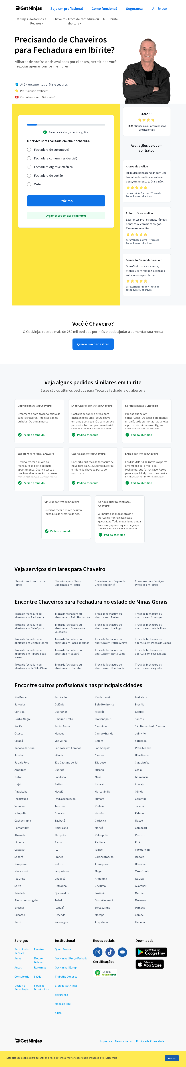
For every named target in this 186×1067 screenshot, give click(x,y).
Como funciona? (104, 8)
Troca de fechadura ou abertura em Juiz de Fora (150, 626)
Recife (18, 726)
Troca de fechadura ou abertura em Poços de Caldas (153, 641)
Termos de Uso (124, 1041)
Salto (18, 886)
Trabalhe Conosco (66, 976)
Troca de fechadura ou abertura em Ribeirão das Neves (30, 653)
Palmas (139, 813)
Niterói (99, 711)
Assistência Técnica (22, 951)
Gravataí (60, 813)
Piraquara (21, 864)
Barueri (139, 711)
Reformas (40, 967)
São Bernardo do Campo (150, 726)
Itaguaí (59, 907)
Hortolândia (102, 791)
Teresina (60, 806)
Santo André (62, 726)
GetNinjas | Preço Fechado (71, 958)
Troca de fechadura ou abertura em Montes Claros (31, 641)
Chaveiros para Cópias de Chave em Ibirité (110, 582)
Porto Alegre (23, 719)
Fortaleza (141, 697)
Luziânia (100, 893)
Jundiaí (19, 755)
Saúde (37, 976)
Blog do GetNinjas (66, 985)
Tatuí (18, 922)
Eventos (39, 949)
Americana (61, 828)
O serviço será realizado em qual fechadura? (58, 141)
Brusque (20, 907)
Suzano (99, 769)
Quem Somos (63, 949)
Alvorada (20, 835)
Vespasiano (62, 871)
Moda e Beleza (38, 960)
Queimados (62, 893)
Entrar (162, 8)
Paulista (140, 835)
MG (105, 19)
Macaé (139, 820)
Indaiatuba (21, 799)
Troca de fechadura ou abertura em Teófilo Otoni (31, 666)
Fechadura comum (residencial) (55, 158)
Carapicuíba (142, 762)
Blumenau (141, 777)
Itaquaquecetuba (65, 799)
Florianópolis (103, 719)
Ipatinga (20, 878)
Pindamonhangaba (26, 900)
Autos (18, 967)
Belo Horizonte (104, 704)
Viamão (99, 813)
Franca (59, 857)
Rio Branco (21, 697)
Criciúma (100, 886)
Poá (137, 842)
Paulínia (100, 842)
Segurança (134, 8)
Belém (99, 740)
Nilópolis (20, 813)
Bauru (58, 842)
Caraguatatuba (104, 857)
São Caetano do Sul (66, 762)
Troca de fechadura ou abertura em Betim (108, 615)
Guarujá (59, 769)
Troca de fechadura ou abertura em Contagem (149, 615)
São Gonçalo (102, 748)
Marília (139, 893)
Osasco (19, 733)
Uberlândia (142, 755)
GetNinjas (21, 19)
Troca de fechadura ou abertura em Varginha (148, 666)
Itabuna (140, 922)
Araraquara (101, 864)
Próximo (66, 200)
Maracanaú (21, 871)
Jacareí (139, 806)
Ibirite (114, 19)
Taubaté (60, 820)
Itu (56, 849)
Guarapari (141, 886)
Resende (60, 915)
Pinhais (99, 806)
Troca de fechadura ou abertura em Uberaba (68, 666)
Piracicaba (21, 791)
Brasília (139, 704)
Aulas (18, 958)
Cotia (138, 769)
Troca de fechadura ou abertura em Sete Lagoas (150, 651)
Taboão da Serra (25, 748)
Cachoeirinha (23, 820)
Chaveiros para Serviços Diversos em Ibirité (149, 582)
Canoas (99, 755)
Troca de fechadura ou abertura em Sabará (68, 651)
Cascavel (20, 849)
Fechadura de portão (48, 175)
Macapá (99, 915)
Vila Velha (61, 740)
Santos (139, 719)
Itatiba (139, 878)
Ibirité (99, 849)
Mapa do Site (63, 1004)
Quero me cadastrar (93, 344)
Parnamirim (22, 828)
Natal (18, 777)
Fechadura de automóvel (51, 149)
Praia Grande (143, 748)
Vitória (59, 755)
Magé (98, 871)
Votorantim (142, 849)
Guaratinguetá (104, 900)
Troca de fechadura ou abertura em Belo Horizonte (72, 615)
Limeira (19, 842)
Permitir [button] (172, 1058)
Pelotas (59, 864)
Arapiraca (20, 769)
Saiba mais (111, 1057)
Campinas (101, 726)
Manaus (59, 733)
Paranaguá (61, 922)
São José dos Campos (68, 748)
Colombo (141, 799)
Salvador (20, 704)
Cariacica (100, 820)
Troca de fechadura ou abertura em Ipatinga (108, 626)
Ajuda (58, 1013)
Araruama (101, 878)
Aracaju (139, 784)
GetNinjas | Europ (66, 967)
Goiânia (59, 704)
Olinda (139, 791)
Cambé (139, 915)
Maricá (99, 828)
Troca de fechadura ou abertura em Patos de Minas (72, 641)
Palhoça (140, 907)
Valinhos (20, 806)
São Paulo (61, 697)
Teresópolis (142, 871)
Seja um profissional (66, 8)
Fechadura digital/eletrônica (53, 167)
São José (100, 762)
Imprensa (106, 1041)
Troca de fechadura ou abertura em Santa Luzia (110, 651)
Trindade (20, 893)
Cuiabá (19, 740)
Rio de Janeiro (103, 697)
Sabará (19, 857)
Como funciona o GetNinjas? (38, 97)
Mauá (98, 777)
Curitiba (20, 711)
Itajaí (18, 784)
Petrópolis (101, 835)
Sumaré (99, 799)
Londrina (60, 777)
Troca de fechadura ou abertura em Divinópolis (30, 626)
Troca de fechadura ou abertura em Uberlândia (109, 666)
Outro (38, 184)
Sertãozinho (102, 907)
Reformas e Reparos (38, 21)
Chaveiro (59, 19)
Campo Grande (104, 733)
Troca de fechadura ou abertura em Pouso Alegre (111, 641)
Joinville (140, 733)
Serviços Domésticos (41, 987)
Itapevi (99, 784)
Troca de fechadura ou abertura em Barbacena (29, 615)
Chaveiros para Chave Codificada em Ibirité (68, 582)
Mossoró (140, 900)
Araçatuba (101, 922)
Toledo (59, 900)
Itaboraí (140, 857)
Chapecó (60, 878)
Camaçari (141, 828)
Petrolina (61, 886)
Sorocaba (141, 740)
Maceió (59, 791)
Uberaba (140, 864)
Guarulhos (61, 711)
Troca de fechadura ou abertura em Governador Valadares (70, 628)
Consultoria (22, 976)
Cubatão (20, 915)
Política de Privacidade (150, 1041)
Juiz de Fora (22, 762)
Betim (58, 784)
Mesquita (60, 835)
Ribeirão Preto (64, 719)
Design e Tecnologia (22, 987)
